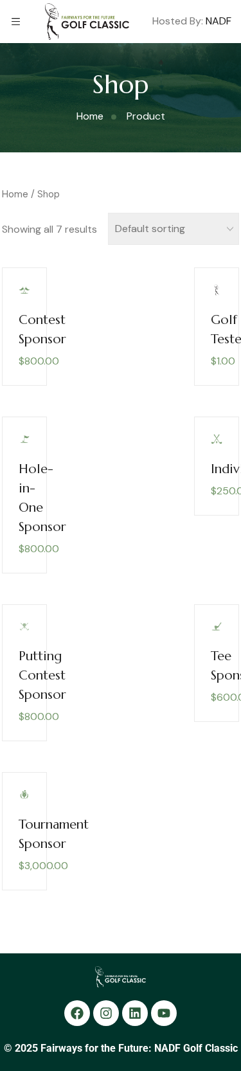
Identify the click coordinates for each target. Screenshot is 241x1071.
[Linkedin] (135, 1013)
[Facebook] (77, 1013)
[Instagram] (106, 1013)
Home (15, 194)
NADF (218, 21)
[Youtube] (164, 1013)
